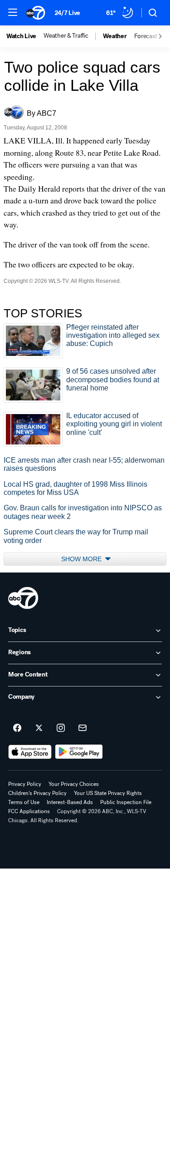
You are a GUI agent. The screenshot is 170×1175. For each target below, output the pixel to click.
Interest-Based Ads (70, 802)
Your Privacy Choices (74, 784)
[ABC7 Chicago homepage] (35, 12)
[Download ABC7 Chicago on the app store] (30, 752)
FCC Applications (29, 811)
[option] (25, 36)
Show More (82, 559)
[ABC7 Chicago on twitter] (39, 728)
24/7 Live (67, 13)
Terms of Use (23, 802)
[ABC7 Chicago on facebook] (17, 728)
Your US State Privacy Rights (108, 793)
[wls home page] (23, 598)
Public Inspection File (125, 802)
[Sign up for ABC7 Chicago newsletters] (82, 728)
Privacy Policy (24, 784)
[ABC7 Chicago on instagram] (61, 728)
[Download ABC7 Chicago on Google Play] (79, 752)
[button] (12, 12)
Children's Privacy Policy (37, 793)
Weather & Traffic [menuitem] (66, 36)
